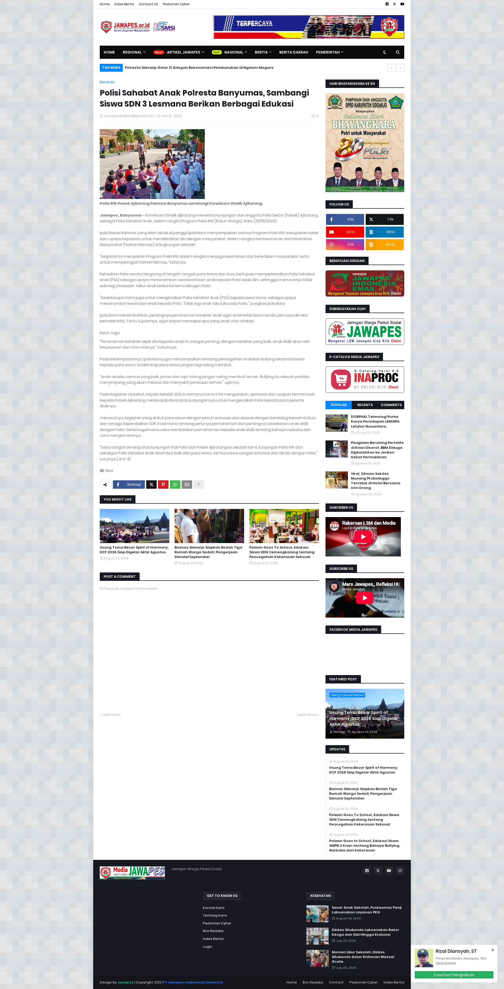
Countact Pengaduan (454, 974)
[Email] (187, 484)
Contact (336, 982)
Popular (338, 404)
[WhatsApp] (175, 484)
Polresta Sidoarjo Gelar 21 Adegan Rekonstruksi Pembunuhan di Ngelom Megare (199, 67)
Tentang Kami (215, 915)
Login (207, 946)
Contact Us (148, 4)
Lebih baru (111, 714)
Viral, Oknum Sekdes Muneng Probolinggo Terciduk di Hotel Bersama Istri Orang (375, 481)
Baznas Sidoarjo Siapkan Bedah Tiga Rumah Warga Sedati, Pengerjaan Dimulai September (208, 552)
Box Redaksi (213, 930)
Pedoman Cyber (176, 4)
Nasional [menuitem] (233, 52)
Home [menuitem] (109, 52)
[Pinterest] (163, 484)
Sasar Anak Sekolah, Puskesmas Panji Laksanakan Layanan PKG (366, 910)
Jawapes (126, 982)
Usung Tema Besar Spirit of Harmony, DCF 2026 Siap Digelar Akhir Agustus (134, 550)
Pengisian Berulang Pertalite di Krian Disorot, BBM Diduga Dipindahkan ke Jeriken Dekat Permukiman (377, 450)
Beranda (107, 82)
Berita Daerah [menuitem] (293, 52)
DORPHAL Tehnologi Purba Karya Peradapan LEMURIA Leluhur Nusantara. (375, 421)
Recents (365, 404)
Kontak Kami (213, 907)
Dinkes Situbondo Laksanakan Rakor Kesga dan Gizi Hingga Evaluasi (365, 932)
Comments (391, 404)
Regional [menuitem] (132, 52)
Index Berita (124, 4)
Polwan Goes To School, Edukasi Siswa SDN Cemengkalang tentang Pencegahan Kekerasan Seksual (281, 552)
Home (105, 4)
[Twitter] (151, 484)
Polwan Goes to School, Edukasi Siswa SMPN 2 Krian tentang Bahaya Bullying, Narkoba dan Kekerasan (364, 846)
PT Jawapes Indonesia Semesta (192, 982)
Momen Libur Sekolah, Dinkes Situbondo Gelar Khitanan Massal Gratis (363, 957)
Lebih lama (306, 714)
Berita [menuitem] (261, 52)
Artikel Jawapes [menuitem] (183, 52)
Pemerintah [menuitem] (328, 52)
